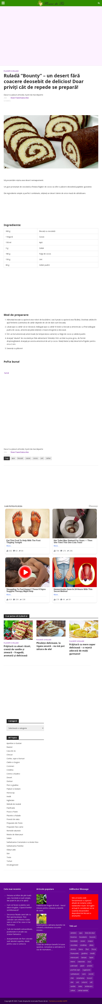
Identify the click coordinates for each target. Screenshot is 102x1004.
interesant (74, 957)
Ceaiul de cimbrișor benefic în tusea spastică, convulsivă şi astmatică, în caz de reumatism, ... (50, 947)
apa (13, 458)
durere (73, 949)
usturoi (84, 982)
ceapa (90, 941)
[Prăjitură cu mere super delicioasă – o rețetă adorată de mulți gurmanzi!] (83, 629)
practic (89, 966)
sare (84, 974)
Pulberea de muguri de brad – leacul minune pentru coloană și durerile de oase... (50, 908)
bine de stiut (90, 933)
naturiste (81, 961)
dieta (91, 945)
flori (87, 949)
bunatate (74, 941)
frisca (94, 949)
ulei (72, 982)
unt (42, 458)
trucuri (89, 978)
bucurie (92, 937)
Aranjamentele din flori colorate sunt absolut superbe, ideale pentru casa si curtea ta (19, 941)
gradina (84, 953)
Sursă (6, 373)
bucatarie (83, 937)
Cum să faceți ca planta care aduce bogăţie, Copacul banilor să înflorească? (19, 907)
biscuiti (20, 458)
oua (89, 961)
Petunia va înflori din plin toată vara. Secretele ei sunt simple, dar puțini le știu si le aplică (19, 898)
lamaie (83, 957)
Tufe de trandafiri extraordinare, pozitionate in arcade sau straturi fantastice (20, 931)
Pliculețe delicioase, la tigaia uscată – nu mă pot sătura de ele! (50, 646)
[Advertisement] (51, 36)
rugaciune (86, 970)
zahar (48, 458)
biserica (73, 937)
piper (82, 966)
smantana (80, 978)
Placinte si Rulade (11, 71)
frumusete (74, 953)
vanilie (73, 986)
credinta (83, 945)
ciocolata (74, 945)
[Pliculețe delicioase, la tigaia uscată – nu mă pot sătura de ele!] (50, 628)
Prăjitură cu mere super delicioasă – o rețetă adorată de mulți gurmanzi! (82, 649)
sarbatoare (75, 974)
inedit (92, 953)
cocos (35, 458)
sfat (72, 978)
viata (80, 986)
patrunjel (74, 966)
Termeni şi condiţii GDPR (58, 1001)
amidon (73, 933)
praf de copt (75, 970)
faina (81, 949)
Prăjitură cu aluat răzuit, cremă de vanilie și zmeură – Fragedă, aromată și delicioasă (17, 651)
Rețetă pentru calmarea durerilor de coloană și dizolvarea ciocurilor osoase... (50, 927)
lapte (91, 957)
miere (73, 961)
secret (91, 974)
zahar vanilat (83, 990)
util (91, 982)
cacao (28, 458)
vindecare (88, 986)
